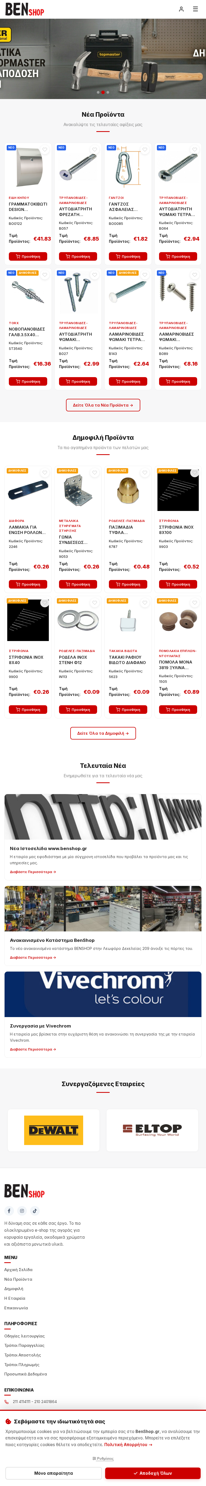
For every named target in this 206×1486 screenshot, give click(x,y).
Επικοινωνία (16, 1308)
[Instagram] (22, 1211)
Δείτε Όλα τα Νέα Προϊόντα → (103, 405)
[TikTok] (35, 1211)
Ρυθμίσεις (105, 1459)
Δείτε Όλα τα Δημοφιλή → (103, 733)
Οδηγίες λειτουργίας (24, 1336)
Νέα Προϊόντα (18, 1279)
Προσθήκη (31, 256)
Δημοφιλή (13, 1288)
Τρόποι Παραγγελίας (24, 1345)
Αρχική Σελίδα (18, 1269)
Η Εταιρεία (14, 1298)
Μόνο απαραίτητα (53, 1473)
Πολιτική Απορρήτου (126, 1444)
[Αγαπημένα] (44, 149)
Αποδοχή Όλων (155, 1473)
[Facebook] (9, 1211)
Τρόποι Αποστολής (22, 1355)
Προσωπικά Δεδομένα (25, 1374)
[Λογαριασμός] (181, 9)
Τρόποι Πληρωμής (21, 1364)
